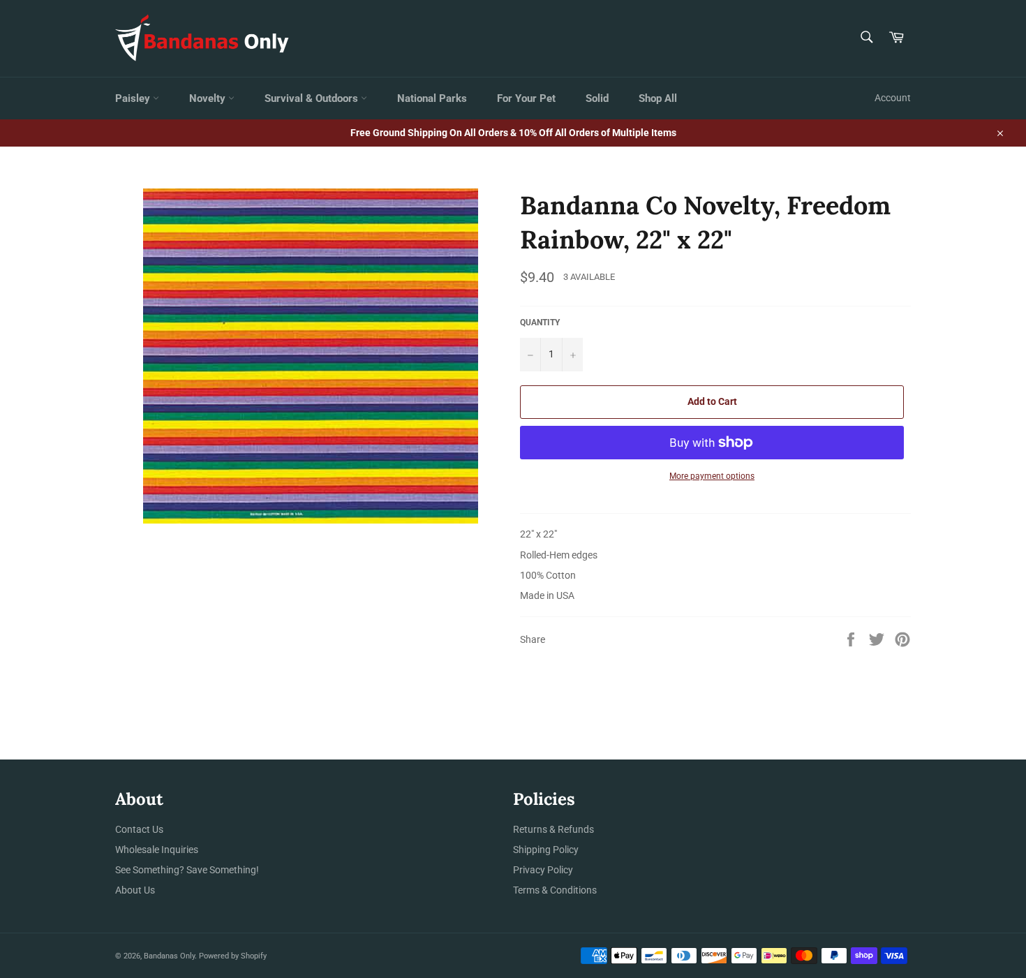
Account (893, 97)
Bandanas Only (169, 956)
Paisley (134, 98)
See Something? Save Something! (187, 869)
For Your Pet (526, 98)
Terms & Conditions (555, 890)
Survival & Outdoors (313, 98)
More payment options (711, 476)
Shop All (658, 98)
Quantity (540, 322)
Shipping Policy (546, 849)
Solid (597, 98)
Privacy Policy (543, 869)
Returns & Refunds (553, 829)
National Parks (432, 98)
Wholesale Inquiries (156, 849)
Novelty (208, 98)
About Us (135, 890)
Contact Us (139, 829)
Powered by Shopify (233, 956)
